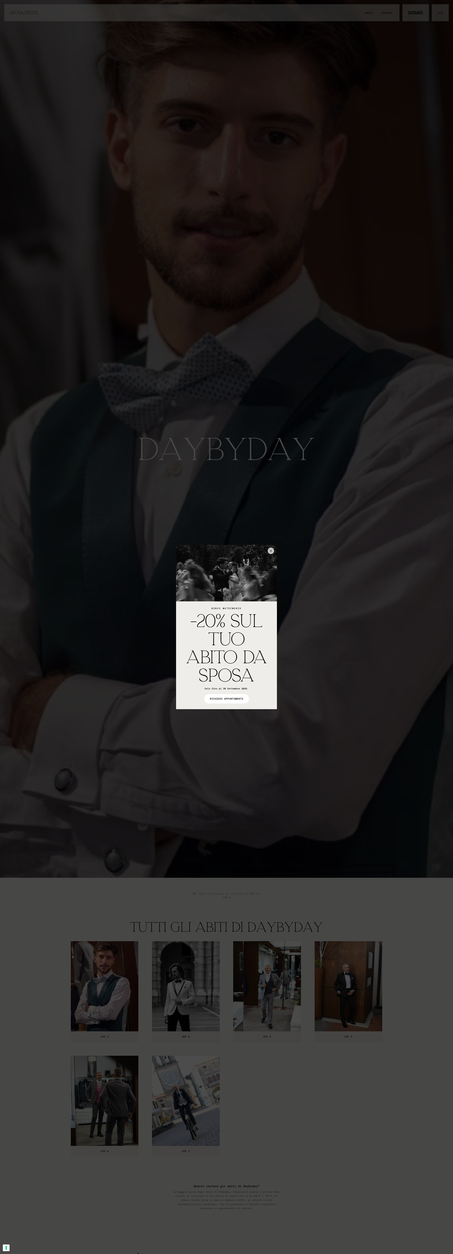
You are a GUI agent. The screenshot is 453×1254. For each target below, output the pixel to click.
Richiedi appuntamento (226, 698)
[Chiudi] (271, 551)
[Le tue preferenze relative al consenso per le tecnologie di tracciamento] (6, 1247)
